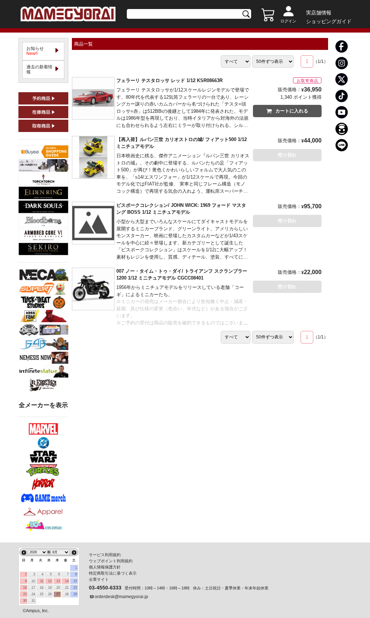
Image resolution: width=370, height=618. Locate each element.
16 (25, 587)
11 (41, 581)
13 (58, 581)
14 (67, 581)
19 (50, 587)
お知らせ (37, 51)
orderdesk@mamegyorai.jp (121, 596)
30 (25, 600)
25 (41, 594)
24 (33, 594)
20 (58, 587)
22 (75, 587)
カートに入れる (291, 111)
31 (33, 600)
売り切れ (287, 155)
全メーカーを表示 (43, 405)
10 (33, 581)
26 (50, 594)
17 (33, 587)
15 (75, 581)
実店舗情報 (318, 13)
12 (50, 581)
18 (41, 587)
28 (67, 594)
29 (75, 594)
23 (25, 594)
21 (67, 587)
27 (58, 594)
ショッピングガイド (329, 21)
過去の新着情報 (39, 69)
